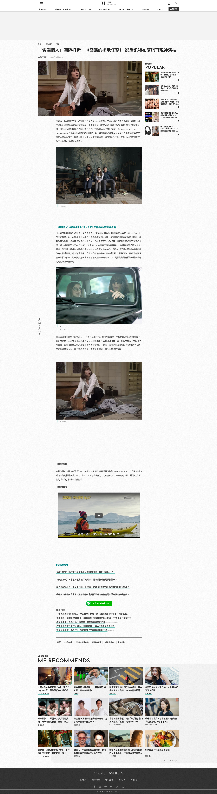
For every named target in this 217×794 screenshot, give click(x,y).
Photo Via (63, 206)
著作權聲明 (109, 780)
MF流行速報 (42, 57)
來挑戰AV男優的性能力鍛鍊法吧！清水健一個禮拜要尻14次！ (90, 720)
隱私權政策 (96, 780)
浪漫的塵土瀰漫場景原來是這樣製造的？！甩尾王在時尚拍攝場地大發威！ (125, 752)
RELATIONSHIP (126, 9)
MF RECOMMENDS (64, 661)
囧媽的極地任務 (82, 642)
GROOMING (104, 9)
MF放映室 (68, 642)
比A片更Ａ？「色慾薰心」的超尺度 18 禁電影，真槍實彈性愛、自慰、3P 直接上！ (169, 102)
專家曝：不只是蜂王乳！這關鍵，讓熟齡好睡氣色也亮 (80, 622)
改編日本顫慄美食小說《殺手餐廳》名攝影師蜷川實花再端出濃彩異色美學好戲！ (92, 594)
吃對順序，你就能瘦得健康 (157, 750)
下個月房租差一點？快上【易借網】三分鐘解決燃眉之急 (81, 630)
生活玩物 (121, 642)
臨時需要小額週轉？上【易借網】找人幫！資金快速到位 (90, 689)
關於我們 (83, 780)
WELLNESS (85, 9)
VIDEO (160, 9)
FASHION (42, 9)
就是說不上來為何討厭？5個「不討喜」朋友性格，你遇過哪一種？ (169, 75)
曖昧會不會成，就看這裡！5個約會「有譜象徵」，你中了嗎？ (161, 720)
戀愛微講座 (109, 642)
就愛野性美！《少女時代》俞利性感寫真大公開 (161, 689)
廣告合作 (122, 780)
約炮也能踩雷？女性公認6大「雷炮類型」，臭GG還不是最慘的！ (85, 626)
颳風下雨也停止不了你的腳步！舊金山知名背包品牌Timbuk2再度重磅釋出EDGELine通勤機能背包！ (125, 689)
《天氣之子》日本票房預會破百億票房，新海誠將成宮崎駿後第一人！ (87, 580)
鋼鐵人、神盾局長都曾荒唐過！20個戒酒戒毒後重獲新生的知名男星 (90, 751)
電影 (58, 44)
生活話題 (49, 44)
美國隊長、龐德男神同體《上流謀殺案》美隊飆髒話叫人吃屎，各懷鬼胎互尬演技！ (94, 618)
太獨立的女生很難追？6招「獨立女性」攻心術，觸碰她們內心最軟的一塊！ (54, 689)
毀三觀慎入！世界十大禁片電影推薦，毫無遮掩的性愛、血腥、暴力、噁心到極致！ (54, 720)
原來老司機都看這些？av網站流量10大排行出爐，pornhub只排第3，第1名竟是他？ (169, 115)
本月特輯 (173, 9)
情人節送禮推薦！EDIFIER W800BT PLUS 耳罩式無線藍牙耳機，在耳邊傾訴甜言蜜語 (169, 129)
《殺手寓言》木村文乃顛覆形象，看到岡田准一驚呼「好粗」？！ (85, 572)
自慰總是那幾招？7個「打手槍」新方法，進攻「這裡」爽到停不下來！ (126, 720)
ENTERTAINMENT (63, 9)
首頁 (39, 44)
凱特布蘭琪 (96, 642)
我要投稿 (134, 780)
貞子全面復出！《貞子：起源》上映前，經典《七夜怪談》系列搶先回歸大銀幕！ (92, 587)
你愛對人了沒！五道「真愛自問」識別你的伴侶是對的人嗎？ (169, 88)
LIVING (145, 9)
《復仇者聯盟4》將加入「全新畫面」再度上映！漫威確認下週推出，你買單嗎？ (92, 614)
